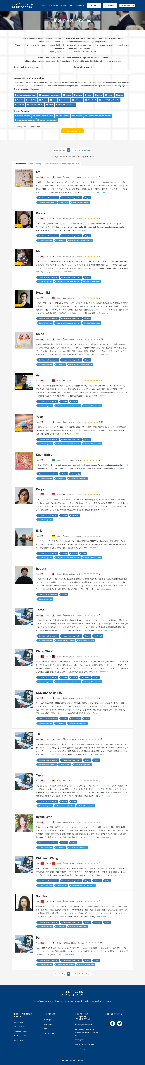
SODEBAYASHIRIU (49, 692)
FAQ (71, 5)
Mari (39, 251)
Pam (39, 937)
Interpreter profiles (20, 1031)
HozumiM (43, 292)
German (110, 95)
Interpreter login (80, 1049)
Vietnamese (65, 100)
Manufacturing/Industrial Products (99, 115)
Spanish (20, 100)
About (44, 5)
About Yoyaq (18, 1022)
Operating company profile (84, 1025)
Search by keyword (83, 67)
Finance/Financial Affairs (44, 115)
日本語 (51, 104)
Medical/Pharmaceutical (48, 120)
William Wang (47, 858)
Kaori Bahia (44, 454)
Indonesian (78, 100)
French (99, 95)
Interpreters (53, 5)
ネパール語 (20, 104)
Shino (40, 334)
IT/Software (78, 115)
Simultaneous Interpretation (26, 95)
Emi (38, 172)
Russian (44, 100)
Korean (89, 95)
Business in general (23, 115)
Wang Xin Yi (44, 651)
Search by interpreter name (26, 67)
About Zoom (18, 1040)
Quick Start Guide (20, 1036)
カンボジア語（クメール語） (110, 100)
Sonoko (41, 896)
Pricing (63, 5)
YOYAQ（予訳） (72, 993)
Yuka (39, 775)
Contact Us (80, 5)
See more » (100, 192)
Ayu (39, 375)
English (68, 95)
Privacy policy (79, 1040)
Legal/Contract (64, 115)
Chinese (79, 95)
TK (38, 734)
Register (111, 5)
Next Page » (86, 150)
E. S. (39, 530)
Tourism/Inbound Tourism (26, 120)
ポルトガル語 (32, 100)
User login (47, 1020)
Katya (40, 489)
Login (95, 5)
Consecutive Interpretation (51, 95)
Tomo (40, 610)
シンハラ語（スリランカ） (66, 104)
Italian (120, 95)
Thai (54, 100)
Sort (35, 164)
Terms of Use (49, 1033)
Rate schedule (19, 1027)
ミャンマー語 (92, 100)
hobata (41, 568)
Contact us (48, 1024)
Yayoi (40, 416)
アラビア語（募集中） (36, 104)
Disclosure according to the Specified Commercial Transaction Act (86, 1032)
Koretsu (41, 213)
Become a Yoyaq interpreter (84, 1044)
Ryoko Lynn (44, 817)
